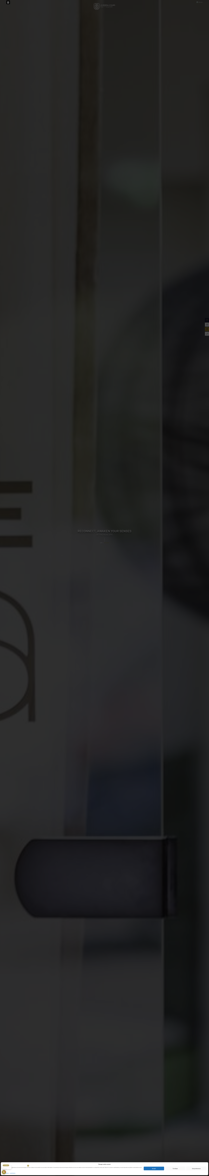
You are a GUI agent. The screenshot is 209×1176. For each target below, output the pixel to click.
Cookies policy (5, 1173)
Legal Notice (12, 1173)
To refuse (175, 1168)
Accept (154, 1168)
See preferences (196, 1168)
